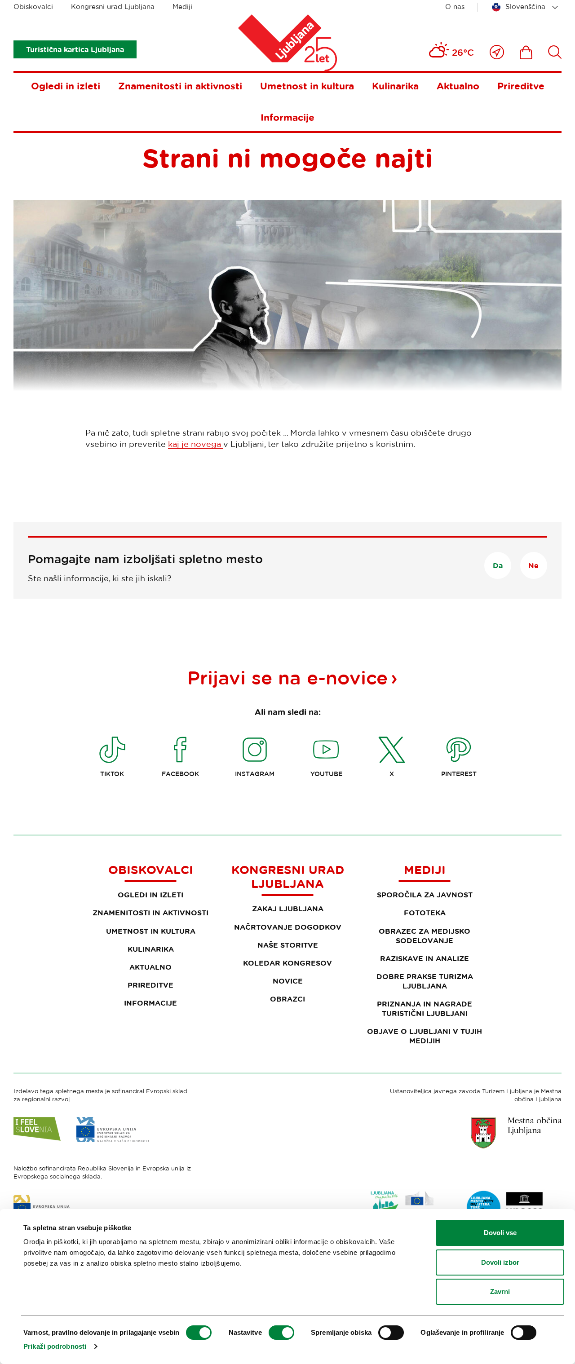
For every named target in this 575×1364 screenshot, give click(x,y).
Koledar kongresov (287, 963)
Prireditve (520, 85)
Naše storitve (287, 945)
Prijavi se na (287, 677)
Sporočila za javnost (425, 895)
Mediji (182, 6)
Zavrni (500, 1291)
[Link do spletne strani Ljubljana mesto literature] (505, 1208)
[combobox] (526, 7)
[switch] (281, 1332)
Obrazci (287, 999)
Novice (288, 981)
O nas (454, 6)
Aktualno (458, 85)
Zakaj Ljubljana (287, 909)
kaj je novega (195, 443)
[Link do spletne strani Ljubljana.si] (516, 1132)
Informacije (287, 117)
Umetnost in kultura (307, 85)
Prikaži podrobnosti (54, 1346)
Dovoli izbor (500, 1262)
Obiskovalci (33, 6)
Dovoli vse (500, 1232)
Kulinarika (395, 85)
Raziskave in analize (424, 958)
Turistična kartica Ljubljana (75, 49)
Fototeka (425, 913)
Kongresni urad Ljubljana (113, 6)
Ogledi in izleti (65, 85)
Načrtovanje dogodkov (287, 927)
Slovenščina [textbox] (525, 6)
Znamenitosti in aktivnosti (180, 85)
